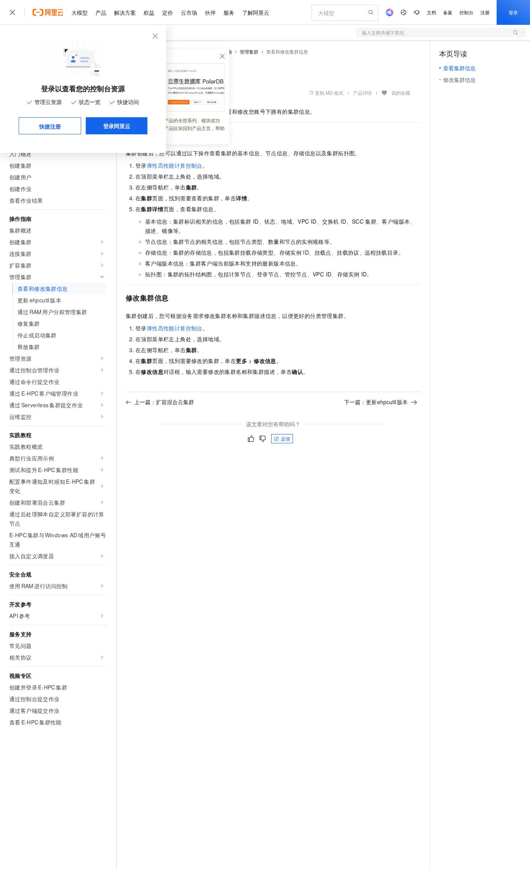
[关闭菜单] (12, 12)
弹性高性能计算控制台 (175, 165)
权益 (149, 12)
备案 (447, 12)
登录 (513, 12)
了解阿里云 (255, 12)
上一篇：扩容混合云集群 (164, 402)
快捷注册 (50, 126)
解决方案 (125, 12)
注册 (485, 12)
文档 (431, 12)
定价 (167, 12)
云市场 (189, 12)
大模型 (79, 12)
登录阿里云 (116, 126)
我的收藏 (400, 92)
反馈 (285, 438)
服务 (228, 12)
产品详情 (362, 92)
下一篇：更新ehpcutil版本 (376, 402)
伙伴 (210, 12)
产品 (100, 12)
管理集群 (249, 51)
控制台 (466, 12)
